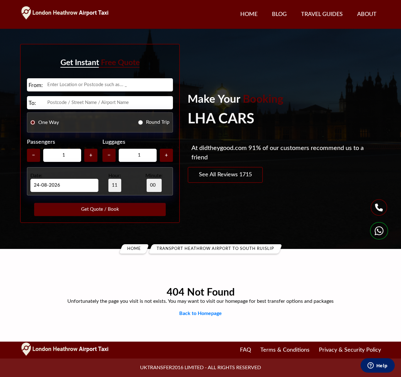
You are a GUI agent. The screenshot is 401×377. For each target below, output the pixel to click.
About (367, 14)
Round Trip (157, 122)
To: (32, 103)
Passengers (41, 142)
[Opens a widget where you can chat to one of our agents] (377, 366)
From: (36, 85)
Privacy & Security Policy (350, 350)
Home (249, 14)
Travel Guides (322, 14)
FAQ (245, 350)
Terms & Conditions (285, 350)
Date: (36, 175)
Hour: (114, 175)
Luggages (113, 142)
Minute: (154, 175)
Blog (279, 14)
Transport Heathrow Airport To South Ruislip (215, 249)
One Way (48, 122)
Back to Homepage (200, 313)
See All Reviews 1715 (225, 175)
